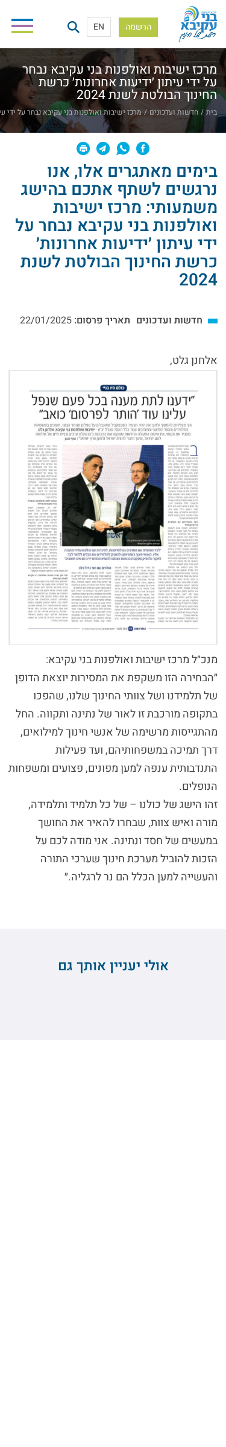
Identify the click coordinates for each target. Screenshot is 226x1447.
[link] (197, 27)
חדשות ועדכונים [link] (173, 112)
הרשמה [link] (138, 27)
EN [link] (98, 27)
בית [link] (211, 112)
